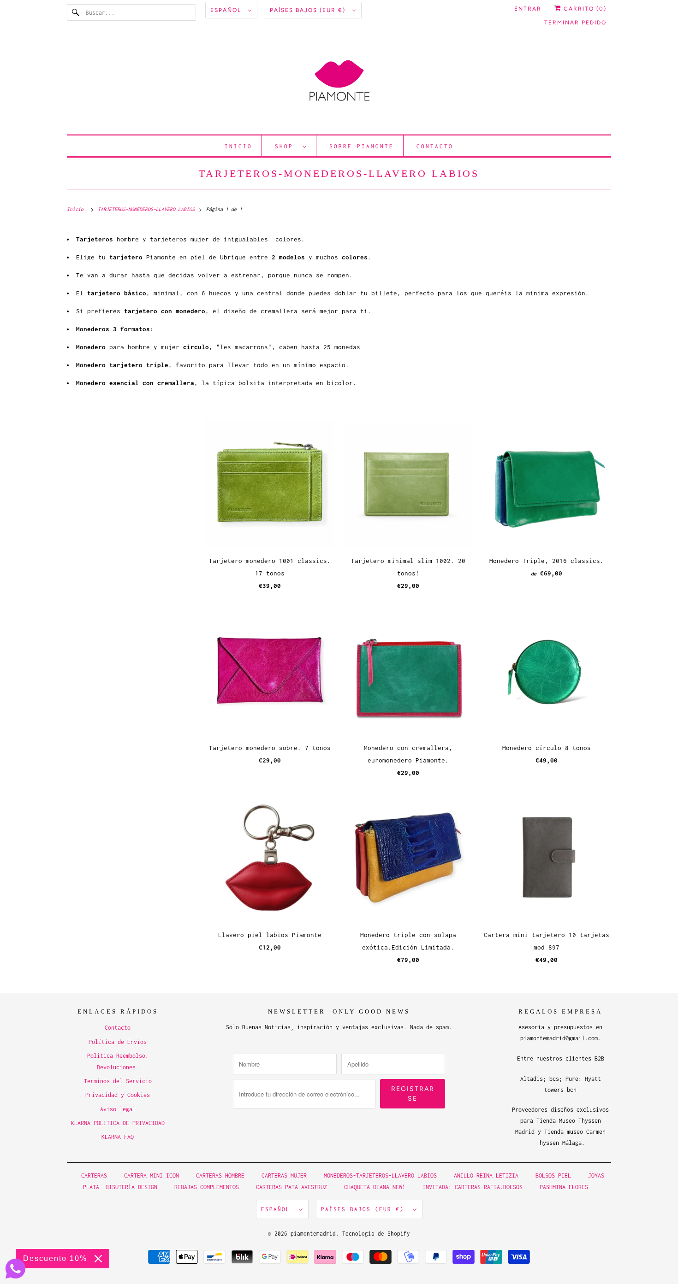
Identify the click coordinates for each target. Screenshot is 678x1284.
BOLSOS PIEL (554, 1175)
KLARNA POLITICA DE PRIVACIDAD (118, 1123)
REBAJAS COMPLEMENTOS (206, 1187)
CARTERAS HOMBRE (222, 1175)
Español (227, 10)
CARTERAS (94, 1175)
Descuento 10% (55, 1258)
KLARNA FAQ (117, 1136)
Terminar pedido (575, 22)
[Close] (98, 1258)
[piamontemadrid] (339, 85)
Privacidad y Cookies (117, 1094)
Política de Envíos (118, 1041)
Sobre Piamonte (361, 146)
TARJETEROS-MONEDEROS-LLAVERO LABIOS (339, 173)
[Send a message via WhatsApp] (15, 1268)
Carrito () (584, 9)
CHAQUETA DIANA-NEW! (374, 1187)
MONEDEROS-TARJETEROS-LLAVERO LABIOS (380, 1175)
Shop (286, 146)
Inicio (238, 146)
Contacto (434, 146)
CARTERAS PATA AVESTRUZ (291, 1187)
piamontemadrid (313, 1234)
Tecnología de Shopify (376, 1234)
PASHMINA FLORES (564, 1187)
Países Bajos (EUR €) (309, 10)
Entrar (527, 9)
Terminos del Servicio (118, 1081)
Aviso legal (118, 1109)
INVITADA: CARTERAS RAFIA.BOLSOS (472, 1187)
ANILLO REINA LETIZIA (488, 1175)
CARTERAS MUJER (284, 1175)
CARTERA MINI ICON (151, 1175)
